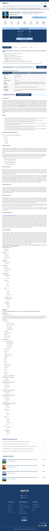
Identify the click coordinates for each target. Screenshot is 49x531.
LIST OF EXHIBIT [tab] (15, 47)
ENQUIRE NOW (41, 67)
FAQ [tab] (36, 47)
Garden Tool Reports (36, 504)
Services (21, 504)
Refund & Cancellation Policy (24, 513)
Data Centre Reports (36, 505)
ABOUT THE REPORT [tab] (7, 47)
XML (33, 510)
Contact (10, 505)
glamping (39, 181)
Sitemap (34, 508)
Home (3, 8)
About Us (10, 504)
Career (10, 507)
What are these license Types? (24, 41)
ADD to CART (24, 38)
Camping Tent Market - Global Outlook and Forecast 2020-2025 (29, 8)
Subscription (22, 508)
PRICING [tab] (31, 47)
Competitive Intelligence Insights (25, 507)
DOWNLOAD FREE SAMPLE (23, 94)
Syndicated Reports (36, 507)
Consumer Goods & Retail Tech (12, 8)
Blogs (9, 510)
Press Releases (11, 508)
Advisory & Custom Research (24, 505)
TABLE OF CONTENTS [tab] (23, 47)
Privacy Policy (22, 510)
